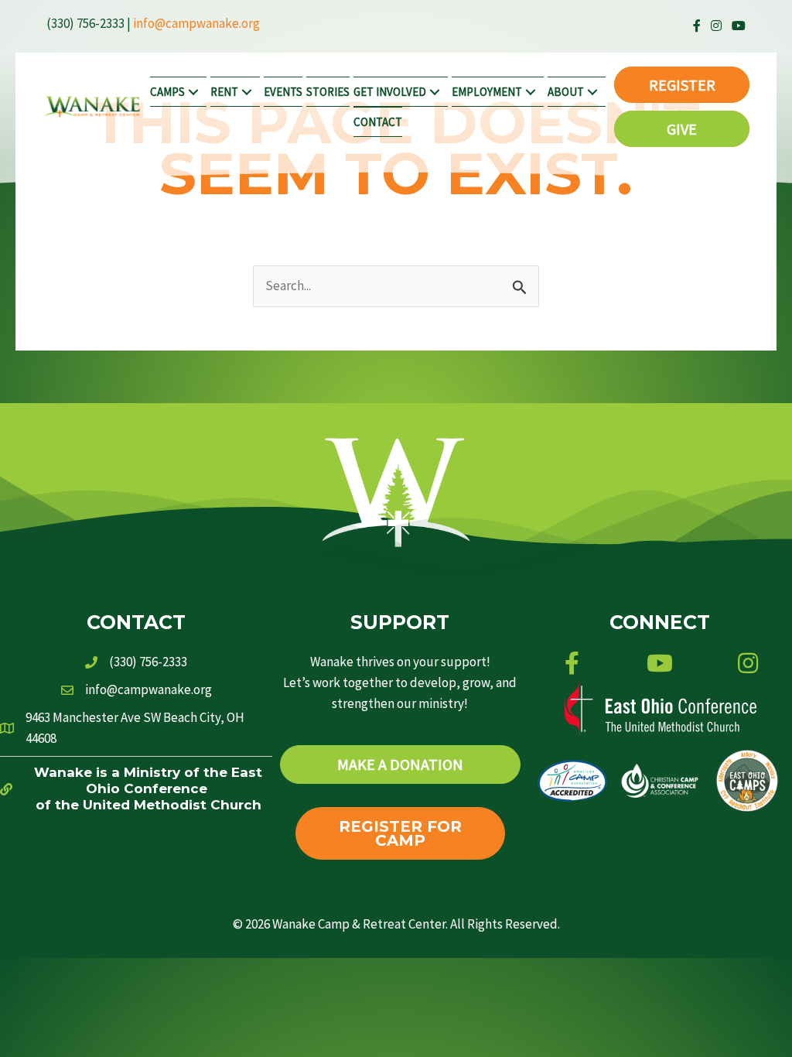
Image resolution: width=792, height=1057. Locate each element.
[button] (193, 92)
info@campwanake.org (196, 23)
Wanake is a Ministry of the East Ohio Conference (148, 780)
